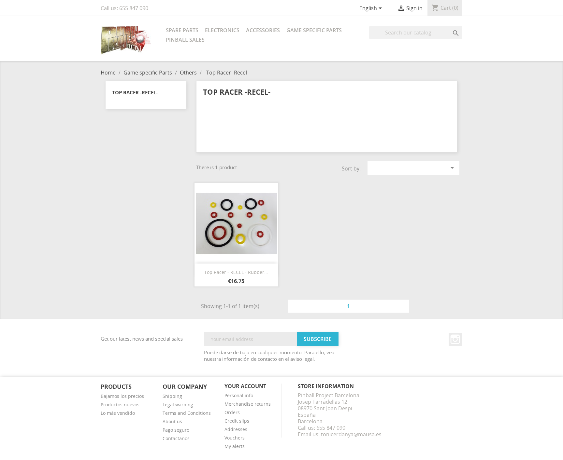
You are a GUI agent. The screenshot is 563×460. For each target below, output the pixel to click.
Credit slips (236, 421)
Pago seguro (176, 430)
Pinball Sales (185, 39)
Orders (232, 412)
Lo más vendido (118, 413)
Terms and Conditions (187, 413)
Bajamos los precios (122, 396)
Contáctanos (176, 438)
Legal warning (178, 404)
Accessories (263, 30)
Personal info (238, 395)
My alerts (234, 446)
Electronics (222, 30)
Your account (245, 386)
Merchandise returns (247, 404)
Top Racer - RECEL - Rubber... (236, 272)
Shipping (172, 396)
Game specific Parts (314, 30)
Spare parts (182, 30)
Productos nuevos (120, 404)
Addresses (235, 429)
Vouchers (234, 438)
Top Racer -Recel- (135, 92)
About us (172, 421)
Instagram (455, 339)
